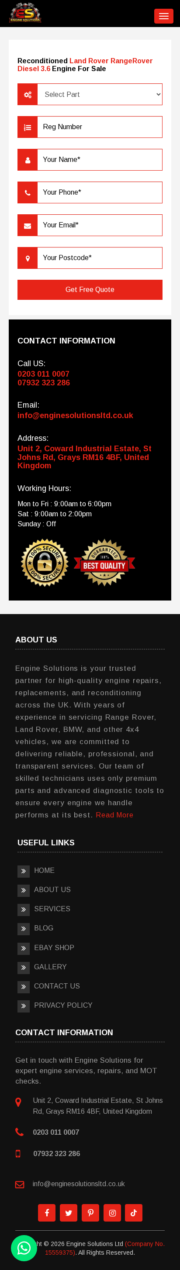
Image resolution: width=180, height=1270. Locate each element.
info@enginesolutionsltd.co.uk (75, 415)
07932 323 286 (43, 382)
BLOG (43, 928)
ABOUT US (52, 889)
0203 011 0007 (43, 374)
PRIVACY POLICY (63, 1005)
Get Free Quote (90, 289)
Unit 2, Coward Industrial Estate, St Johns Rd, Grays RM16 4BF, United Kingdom (84, 457)
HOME (44, 870)
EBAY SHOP (54, 947)
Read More (115, 815)
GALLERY (50, 967)
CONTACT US (57, 986)
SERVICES (52, 909)
